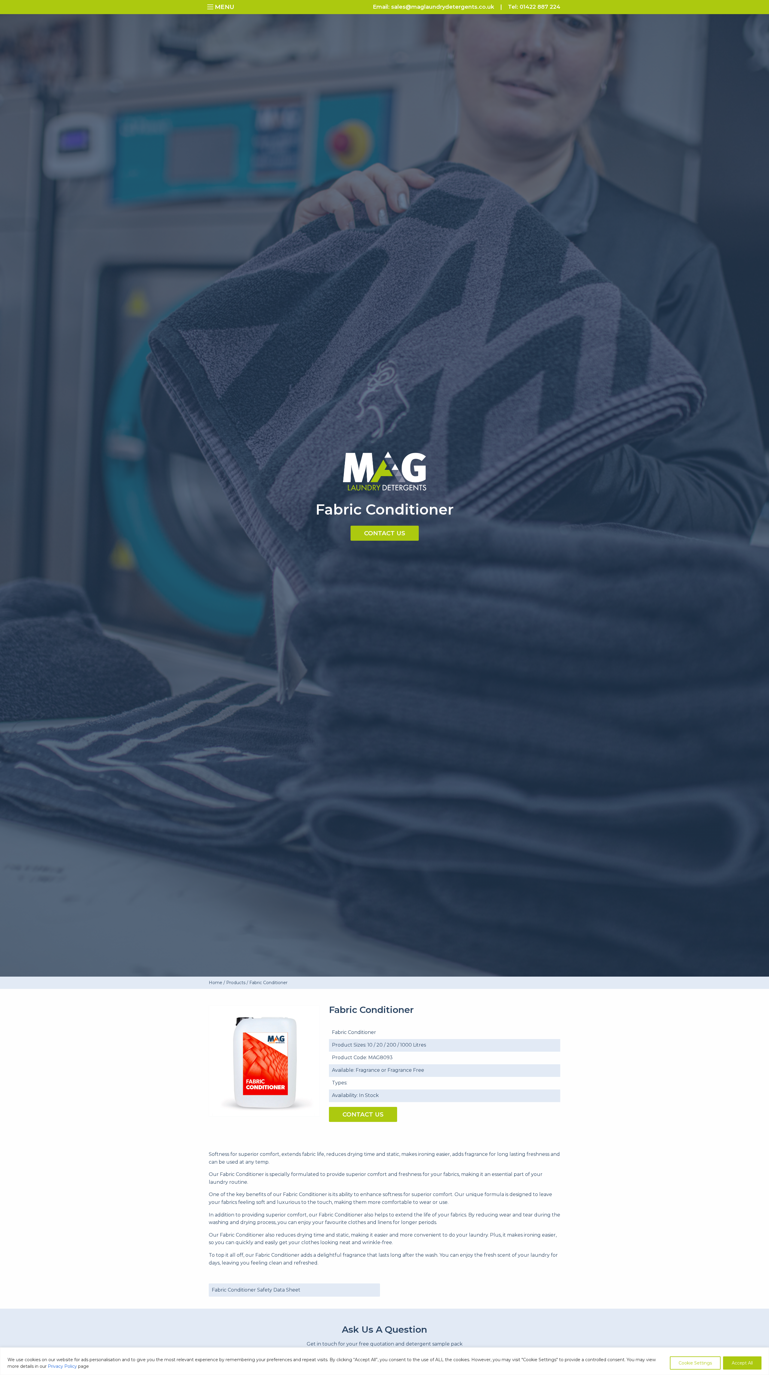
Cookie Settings (695, 1363)
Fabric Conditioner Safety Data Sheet (256, 1290)
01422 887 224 (540, 7)
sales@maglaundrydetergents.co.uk (442, 7)
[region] (384, 1361)
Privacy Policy (62, 1366)
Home (215, 982)
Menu (212, 6)
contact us (384, 533)
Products (235, 982)
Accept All (742, 1363)
